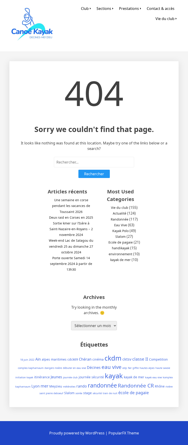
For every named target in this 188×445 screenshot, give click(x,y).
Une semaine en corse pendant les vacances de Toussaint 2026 (71, 206)
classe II (140, 359)
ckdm (113, 357)
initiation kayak (24, 377)
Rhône (160, 386)
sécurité (97, 393)
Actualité (119, 213)
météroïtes (69, 386)
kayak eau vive (153, 377)
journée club (70, 377)
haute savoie (162, 368)
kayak (114, 375)
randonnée (102, 385)
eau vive (112, 366)
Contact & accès (160, 8)
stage (87, 393)
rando (81, 386)
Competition (158, 359)
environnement (120, 254)
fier (130, 368)
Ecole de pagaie (120, 242)
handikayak (120, 248)
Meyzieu (55, 386)
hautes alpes (147, 368)
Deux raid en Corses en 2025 (71, 217)
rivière (169, 386)
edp (124, 368)
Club (85, 8)
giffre (136, 368)
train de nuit (110, 393)
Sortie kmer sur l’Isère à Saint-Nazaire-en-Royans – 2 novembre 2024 (71, 229)
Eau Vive (120, 225)
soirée (78, 393)
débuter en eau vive (74, 368)
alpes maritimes (54, 359)
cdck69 (72, 359)
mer (44, 386)
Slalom (120, 236)
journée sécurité (91, 377)
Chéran (85, 359)
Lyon (35, 386)
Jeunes (56, 376)
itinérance (42, 377)
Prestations (129, 8)
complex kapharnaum (31, 368)
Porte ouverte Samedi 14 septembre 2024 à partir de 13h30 (71, 264)
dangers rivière (53, 368)
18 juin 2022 (27, 359)
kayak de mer (120, 260)
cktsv (126, 359)
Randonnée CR (136, 385)
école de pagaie (133, 392)
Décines (94, 367)
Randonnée (119, 219)
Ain (38, 359)
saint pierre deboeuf (51, 393)
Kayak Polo (120, 231)
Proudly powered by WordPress (77, 433)
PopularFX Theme (123, 433)
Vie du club (164, 18)
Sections (104, 8)
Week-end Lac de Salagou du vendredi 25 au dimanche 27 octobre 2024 (71, 246)
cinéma (98, 359)
